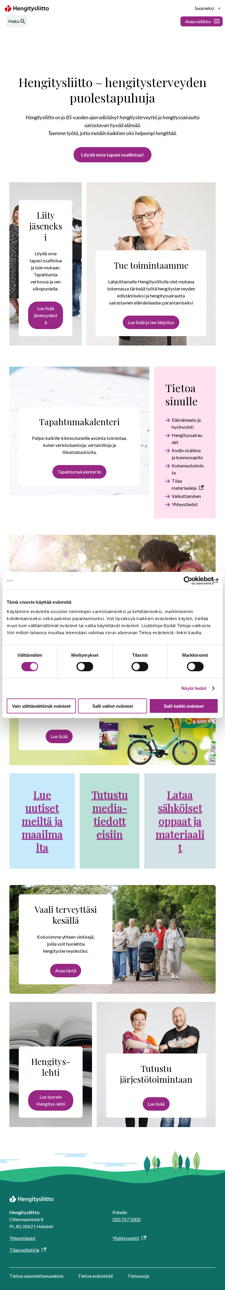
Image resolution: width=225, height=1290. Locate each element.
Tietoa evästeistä (95, 1276)
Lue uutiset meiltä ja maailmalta (42, 820)
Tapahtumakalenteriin (79, 471)
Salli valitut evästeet (112, 705)
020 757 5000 (126, 1219)
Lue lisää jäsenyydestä (45, 315)
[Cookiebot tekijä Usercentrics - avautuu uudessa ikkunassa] (192, 580)
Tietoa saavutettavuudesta (36, 1276)
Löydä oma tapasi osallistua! (112, 154)
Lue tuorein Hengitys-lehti (50, 1100)
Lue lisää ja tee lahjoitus (151, 322)
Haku (13, 21)
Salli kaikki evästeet (184, 705)
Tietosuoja (138, 1276)
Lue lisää (59, 736)
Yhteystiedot (185, 504)
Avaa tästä (65, 970)
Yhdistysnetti (125, 1238)
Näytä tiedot (193, 688)
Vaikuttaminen (186, 496)
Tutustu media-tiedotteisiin (109, 814)
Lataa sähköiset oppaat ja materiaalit (180, 820)
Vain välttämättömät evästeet (41, 705)
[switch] (84, 666)
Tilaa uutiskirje (24, 1249)
